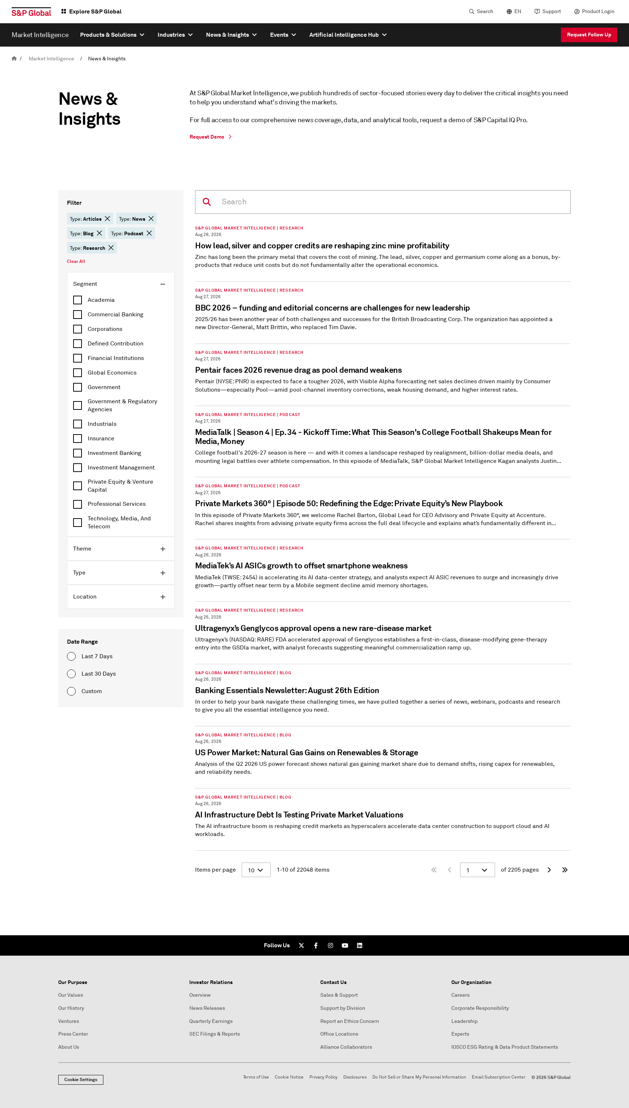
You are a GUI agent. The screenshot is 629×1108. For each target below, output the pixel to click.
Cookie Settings (80, 1080)
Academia (101, 300)
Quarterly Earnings (211, 1021)
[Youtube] (345, 945)
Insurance (101, 438)
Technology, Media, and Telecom (119, 522)
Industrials (102, 424)
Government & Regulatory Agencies (122, 405)
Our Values (70, 995)
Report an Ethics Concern (349, 1021)
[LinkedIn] (359, 945)
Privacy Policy (323, 1077)
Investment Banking (114, 453)
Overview (200, 995)
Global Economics (112, 372)
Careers (460, 995)
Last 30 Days (99, 673)
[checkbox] (121, 300)
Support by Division (342, 1008)
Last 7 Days (97, 656)
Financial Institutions (116, 358)
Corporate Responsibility (480, 1008)
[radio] (71, 656)
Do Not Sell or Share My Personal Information (419, 1077)
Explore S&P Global (95, 11)
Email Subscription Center (499, 1077)
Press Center (73, 1034)
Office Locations (339, 1034)
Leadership (464, 1021)
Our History (71, 1008)
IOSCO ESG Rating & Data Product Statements (504, 1047)
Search (485, 11)
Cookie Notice (289, 1077)
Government (104, 387)
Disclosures (355, 1077)
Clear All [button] (76, 261)
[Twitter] (301, 945)
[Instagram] (330, 945)
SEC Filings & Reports (214, 1034)
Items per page (215, 869)
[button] (107, 218)
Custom (92, 691)
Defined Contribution (115, 343)
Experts (460, 1034)
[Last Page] (565, 870)
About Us (68, 1047)
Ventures (68, 1021)
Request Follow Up (589, 34)
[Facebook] (316, 945)
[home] (14, 59)
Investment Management (121, 467)
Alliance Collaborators (346, 1047)
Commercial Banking (115, 314)
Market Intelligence (51, 59)
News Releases (207, 1008)
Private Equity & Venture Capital (120, 485)
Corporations (105, 329)
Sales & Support (339, 995)
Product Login (598, 11)
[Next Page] (549, 869)
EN (517, 11)
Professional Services (117, 504)
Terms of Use (256, 1077)
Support (551, 11)
